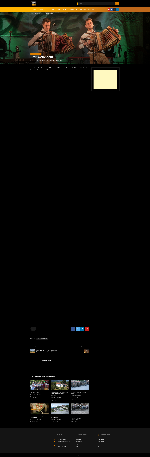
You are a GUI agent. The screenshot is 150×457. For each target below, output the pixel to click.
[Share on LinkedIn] (82, 329)
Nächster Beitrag (85, 346)
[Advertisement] (105, 79)
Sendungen (61, 9)
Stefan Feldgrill (36, 394)
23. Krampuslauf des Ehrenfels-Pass (74, 351)
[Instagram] (114, 9)
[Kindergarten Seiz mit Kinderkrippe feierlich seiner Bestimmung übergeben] (60, 385)
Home (34, 9)
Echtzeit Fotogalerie (39, 13)
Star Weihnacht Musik (42, 338)
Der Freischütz (74, 416)
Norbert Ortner (36, 60)
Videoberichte (43, 9)
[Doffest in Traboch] (39, 385)
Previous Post (33, 346)
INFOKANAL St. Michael (87, 9)
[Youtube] (109, 9)
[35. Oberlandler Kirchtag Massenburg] (39, 408)
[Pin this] (87, 329)
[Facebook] (111, 9)
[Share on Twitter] (78, 329)
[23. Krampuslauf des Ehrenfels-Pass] (86, 351)
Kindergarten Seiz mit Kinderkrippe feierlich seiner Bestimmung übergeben (59, 393)
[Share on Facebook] (73, 329)
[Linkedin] (117, 9)
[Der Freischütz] (80, 408)
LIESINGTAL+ (73, 9)
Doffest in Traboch (35, 392)
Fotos (53, 9)
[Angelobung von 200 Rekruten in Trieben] (80, 385)
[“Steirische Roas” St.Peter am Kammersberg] (60, 408)
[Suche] (117, 3)
